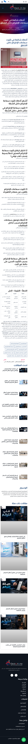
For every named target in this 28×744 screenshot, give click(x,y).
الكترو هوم (23, 11)
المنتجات (24, 687)
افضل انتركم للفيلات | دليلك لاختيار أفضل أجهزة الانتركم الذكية (10, 465)
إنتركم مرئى (23, 709)
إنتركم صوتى (23, 706)
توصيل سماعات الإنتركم (21, 355)
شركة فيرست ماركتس (12, 738)
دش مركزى (23, 716)
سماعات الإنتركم (11, 355)
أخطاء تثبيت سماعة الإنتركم (20, 346)
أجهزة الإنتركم (23, 343)
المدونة (24, 693)
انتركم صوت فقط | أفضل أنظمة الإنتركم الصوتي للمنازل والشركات (9, 441)
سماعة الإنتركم (13, 214)
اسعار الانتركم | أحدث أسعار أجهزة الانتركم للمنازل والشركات (10, 477)
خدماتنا (24, 689)
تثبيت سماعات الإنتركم (8, 352)
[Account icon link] (2, 1)
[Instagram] (23, 1)
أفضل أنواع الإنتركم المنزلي (11, 349)
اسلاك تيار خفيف (22, 713)
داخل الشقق (19, 70)
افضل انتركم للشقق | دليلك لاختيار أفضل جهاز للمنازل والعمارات (10, 453)
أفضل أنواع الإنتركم (22, 349)
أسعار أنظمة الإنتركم (9, 346)
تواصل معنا (23, 695)
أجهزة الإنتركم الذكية (15, 343)
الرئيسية (24, 682)
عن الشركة (23, 691)
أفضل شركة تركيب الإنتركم (21, 352)
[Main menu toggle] (2, 8)
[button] (8, 2)
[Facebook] (26, 1)
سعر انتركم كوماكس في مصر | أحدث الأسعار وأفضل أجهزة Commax (9, 429)
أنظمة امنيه (23, 703)
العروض (24, 684)
